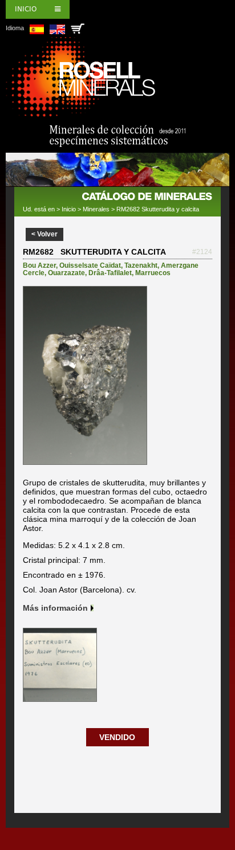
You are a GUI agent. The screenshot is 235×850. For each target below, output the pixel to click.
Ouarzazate (66, 273)
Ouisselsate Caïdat (90, 265)
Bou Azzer (39, 265)
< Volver (44, 234)
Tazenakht (140, 265)
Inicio (26, 9)
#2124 (202, 252)
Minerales (96, 209)
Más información (55, 607)
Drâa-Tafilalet (110, 273)
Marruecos (153, 273)
